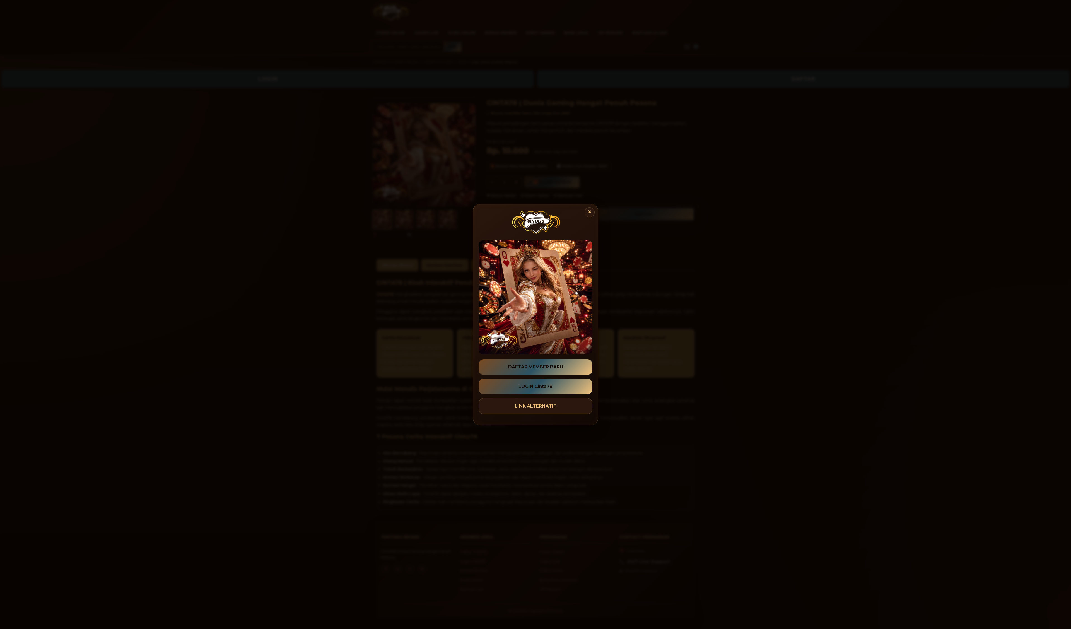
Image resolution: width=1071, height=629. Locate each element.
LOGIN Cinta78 (535, 386)
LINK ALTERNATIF (535, 406)
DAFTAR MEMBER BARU (535, 367)
